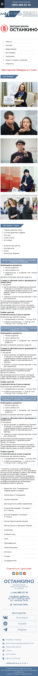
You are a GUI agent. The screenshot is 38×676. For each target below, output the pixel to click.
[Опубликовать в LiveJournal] (20, 573)
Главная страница (13, 640)
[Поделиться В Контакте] (13, 573)
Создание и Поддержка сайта (22, 674)
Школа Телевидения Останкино (22, 668)
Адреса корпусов (13, 658)
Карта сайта (11, 654)
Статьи (9, 651)
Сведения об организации (21, 2)
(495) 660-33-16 (21, 5)
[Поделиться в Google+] (24, 573)
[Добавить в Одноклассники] (17, 573)
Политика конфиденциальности (20, 643)
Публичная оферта (13, 647)
